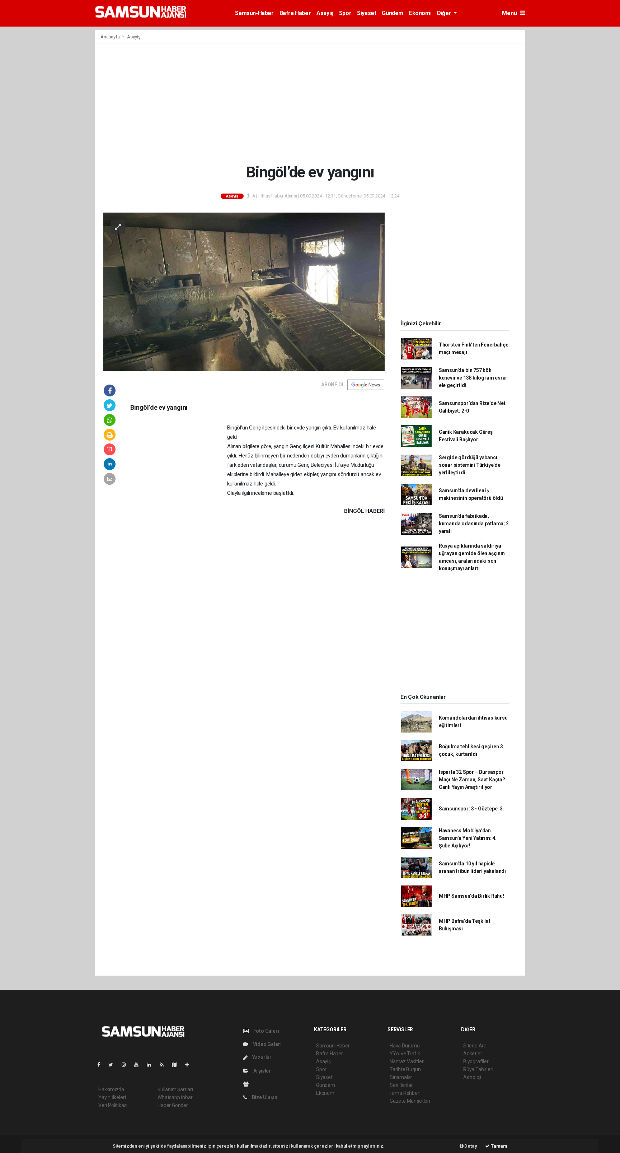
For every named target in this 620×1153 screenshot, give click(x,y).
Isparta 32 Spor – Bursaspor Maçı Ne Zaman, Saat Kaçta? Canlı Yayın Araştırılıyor (472, 779)
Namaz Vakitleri (407, 1061)
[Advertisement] (310, 103)
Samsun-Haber (254, 13)
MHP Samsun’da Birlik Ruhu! (471, 896)
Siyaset (366, 13)
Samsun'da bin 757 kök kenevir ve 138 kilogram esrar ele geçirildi (473, 377)
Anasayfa (110, 36)
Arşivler (261, 1071)
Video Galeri (266, 1044)
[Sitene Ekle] (190, 1065)
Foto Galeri (265, 1031)
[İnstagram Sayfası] (127, 1065)
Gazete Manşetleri (410, 1101)
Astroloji (472, 1077)
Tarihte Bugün (405, 1069)
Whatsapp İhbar (175, 1097)
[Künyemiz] (247, 1084)
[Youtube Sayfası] (139, 1065)
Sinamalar (401, 1077)
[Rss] (164, 1065)
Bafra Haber (295, 13)
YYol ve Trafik (405, 1053)
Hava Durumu (405, 1046)
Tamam (498, 1146)
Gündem (392, 13)
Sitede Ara (475, 1046)
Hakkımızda (111, 1089)
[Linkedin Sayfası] (152, 1065)
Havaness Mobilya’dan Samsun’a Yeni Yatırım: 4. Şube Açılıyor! (468, 838)
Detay (470, 1146)
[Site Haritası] (177, 1065)
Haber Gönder (173, 1105)
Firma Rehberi (405, 1093)
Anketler (472, 1053)
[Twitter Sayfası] (113, 1065)
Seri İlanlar (401, 1085)
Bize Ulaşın (264, 1097)
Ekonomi (420, 13)
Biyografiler (476, 1061)
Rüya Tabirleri (478, 1069)
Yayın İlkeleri (112, 1097)
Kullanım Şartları (175, 1089)
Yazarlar (261, 1057)
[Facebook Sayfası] (101, 1065)
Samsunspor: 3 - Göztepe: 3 (471, 809)
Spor (345, 13)
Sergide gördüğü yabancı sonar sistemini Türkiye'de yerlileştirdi (470, 465)
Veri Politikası (112, 1105)
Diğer (444, 13)
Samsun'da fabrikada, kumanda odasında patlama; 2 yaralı (474, 523)
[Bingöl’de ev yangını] (244, 291)
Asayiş (324, 13)
